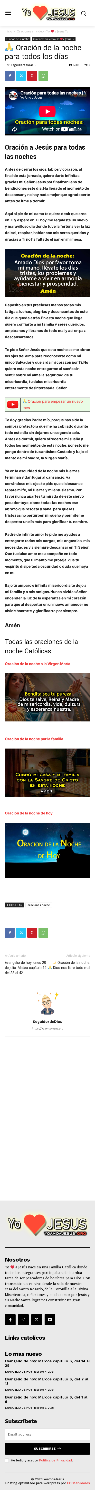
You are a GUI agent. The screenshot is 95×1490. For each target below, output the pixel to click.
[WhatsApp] (43, 76)
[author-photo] (47, 1015)
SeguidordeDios (22, 65)
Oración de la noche (17, 39)
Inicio (8, 31)
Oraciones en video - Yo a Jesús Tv (42, 31)
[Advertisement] (47, 1157)
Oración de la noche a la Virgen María (37, 663)
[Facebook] (10, 76)
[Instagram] (23, 1319)
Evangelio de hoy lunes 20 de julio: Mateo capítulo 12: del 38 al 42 (26, 967)
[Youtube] (50, 1319)
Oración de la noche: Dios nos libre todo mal (71, 965)
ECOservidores (78, 1483)
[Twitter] (21, 76)
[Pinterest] (32, 76)
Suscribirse (45, 1448)
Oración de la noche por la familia (34, 739)
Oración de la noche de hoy (29, 813)
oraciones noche (39, 905)
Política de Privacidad (55, 1460)
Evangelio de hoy (18, 1371)
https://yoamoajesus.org (47, 1028)
